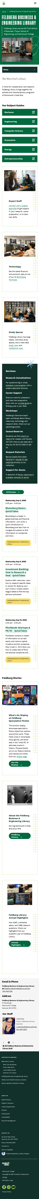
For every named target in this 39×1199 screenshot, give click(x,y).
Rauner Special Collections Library (13, 1083)
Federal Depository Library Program (17, 1154)
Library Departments (8, 1107)
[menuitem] (4, 1187)
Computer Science (14, 130)
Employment (6, 1114)
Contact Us (5, 1146)
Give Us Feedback (7, 1150)
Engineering (11, 121)
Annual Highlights (16, 943)
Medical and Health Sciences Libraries (14, 1080)
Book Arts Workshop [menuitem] (9, 1064)
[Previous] (3, 1042)
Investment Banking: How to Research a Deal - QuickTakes (17, 572)
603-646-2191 (7, 991)
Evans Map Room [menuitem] (8, 1067)
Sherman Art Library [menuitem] (9, 1073)
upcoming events (13, 426)
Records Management (8, 1121)
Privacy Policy (6, 1192)
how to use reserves (22, 442)
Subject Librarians (7, 1103)
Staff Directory (6, 1100)
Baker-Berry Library (8, 1061)
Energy (8, 149)
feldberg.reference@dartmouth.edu (17, 988)
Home (4, 11)
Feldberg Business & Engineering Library (15, 1076)
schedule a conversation (16, 385)
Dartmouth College (8, 1171)
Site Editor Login (7, 1180)
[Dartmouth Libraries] (4, 2)
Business (9, 112)
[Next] (13, 1042)
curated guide (23, 403)
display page (22, 756)
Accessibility (6, 1117)
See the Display (14, 763)
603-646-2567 (10, 1143)
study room (13, 345)
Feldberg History (15, 835)
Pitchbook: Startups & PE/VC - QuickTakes (18, 629)
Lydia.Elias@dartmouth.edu (26, 1027)
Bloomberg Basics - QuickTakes (16, 510)
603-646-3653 (21, 1029)
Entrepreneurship (14, 158)
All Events (11, 492)
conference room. (16, 348)
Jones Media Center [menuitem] (9, 1070)
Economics (10, 140)
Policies (4, 1110)
